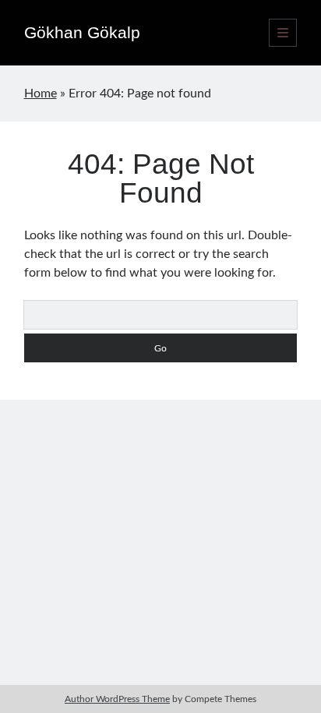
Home (40, 93)
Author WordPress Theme (117, 699)
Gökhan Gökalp (82, 32)
